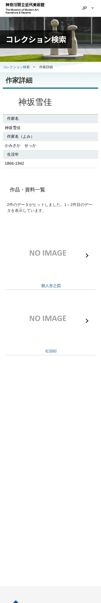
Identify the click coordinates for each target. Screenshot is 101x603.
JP (84, 8)
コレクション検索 (16, 67)
